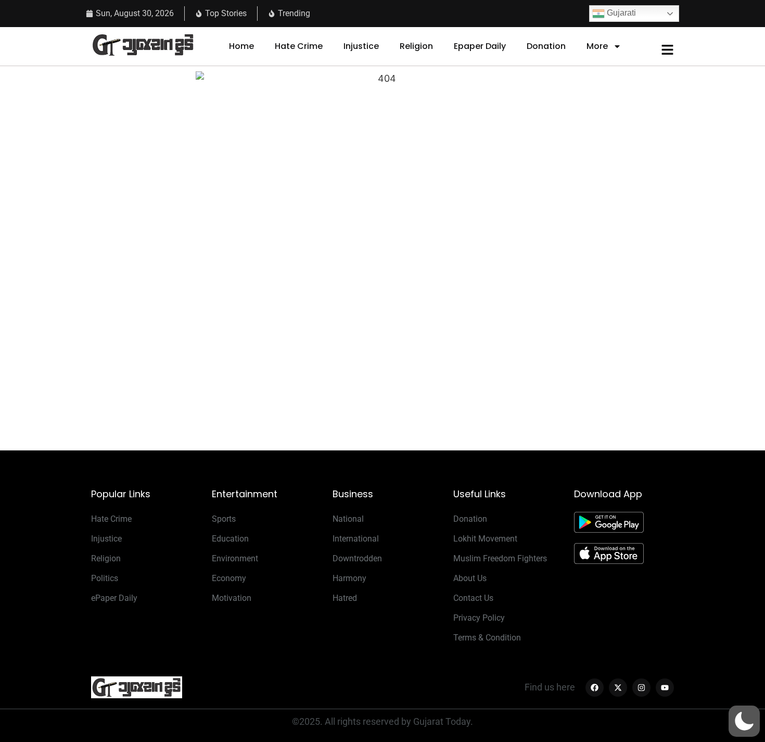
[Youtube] (665, 687)
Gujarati (620, 12)
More (597, 46)
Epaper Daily (480, 46)
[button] (744, 721)
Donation (546, 46)
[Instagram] (641, 687)
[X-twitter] (618, 687)
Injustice (361, 46)
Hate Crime (299, 46)
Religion (416, 46)
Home (241, 46)
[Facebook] (594, 687)
